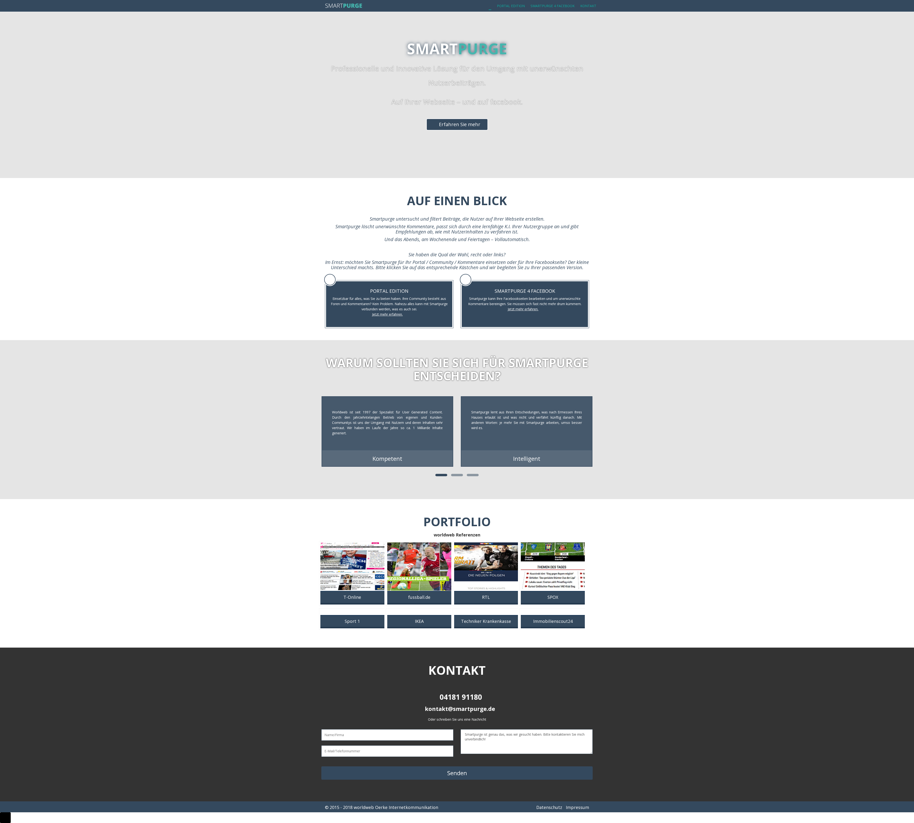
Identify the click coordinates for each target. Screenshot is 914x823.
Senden (457, 773)
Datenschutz (549, 807)
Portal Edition (511, 6)
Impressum (577, 807)
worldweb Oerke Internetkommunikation (396, 807)
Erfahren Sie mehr (459, 124)
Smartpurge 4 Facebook (553, 6)
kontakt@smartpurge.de (460, 709)
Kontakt (588, 6)
